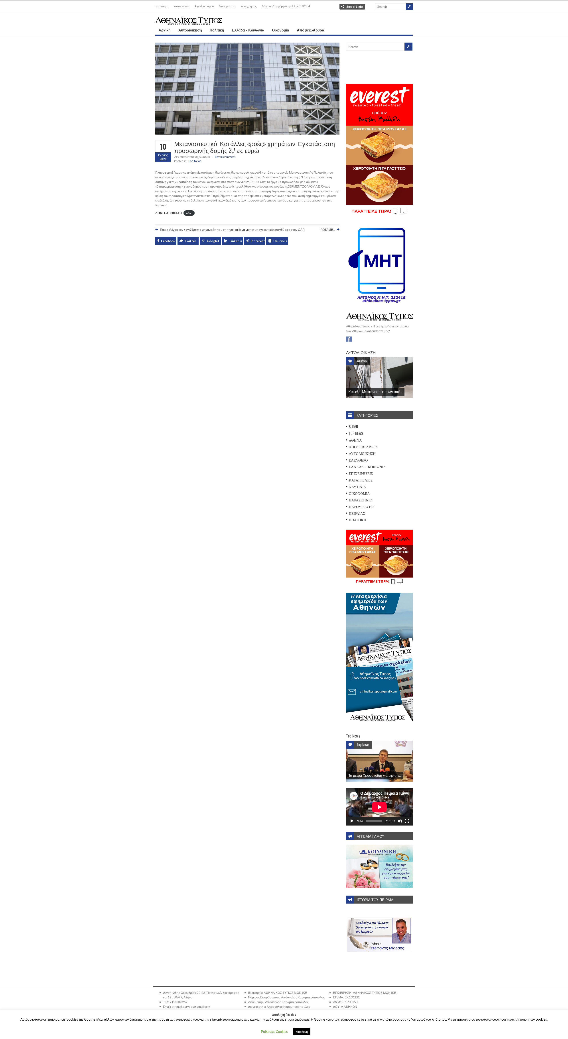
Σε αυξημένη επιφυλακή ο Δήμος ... (375, 391)
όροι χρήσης (248, 6)
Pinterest (258, 241)
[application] (379, 807)
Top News (194, 161)
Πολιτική (217, 30)
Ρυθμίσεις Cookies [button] (274, 1031)
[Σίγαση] (400, 821)
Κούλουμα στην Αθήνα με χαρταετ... (375, 775)
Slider (353, 426)
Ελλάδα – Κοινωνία (248, 30)
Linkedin (236, 241)
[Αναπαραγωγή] (352, 821)
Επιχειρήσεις (361, 473)
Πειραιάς (357, 513)
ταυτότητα (162, 6)
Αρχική (165, 30)
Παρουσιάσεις (361, 506)
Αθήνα (362, 361)
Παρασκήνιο (360, 500)
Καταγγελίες (361, 480)
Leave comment (225, 156)
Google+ (213, 241)
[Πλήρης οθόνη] (407, 821)
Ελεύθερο (358, 460)
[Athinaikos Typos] (188, 21)
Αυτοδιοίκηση (190, 30)
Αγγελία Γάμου (204, 6)
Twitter (190, 241)
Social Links (354, 6)
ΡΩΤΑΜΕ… (327, 229)
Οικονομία (280, 30)
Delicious (280, 241)
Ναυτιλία (357, 486)
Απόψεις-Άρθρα (310, 30)
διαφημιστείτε (227, 6)
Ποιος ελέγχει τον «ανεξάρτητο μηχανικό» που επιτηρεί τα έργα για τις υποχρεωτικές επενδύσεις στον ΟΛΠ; (232, 229)
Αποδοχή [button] (302, 1031)
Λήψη (189, 213)
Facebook (168, 241)
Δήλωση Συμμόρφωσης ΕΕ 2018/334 (286, 6)
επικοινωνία (181, 6)
